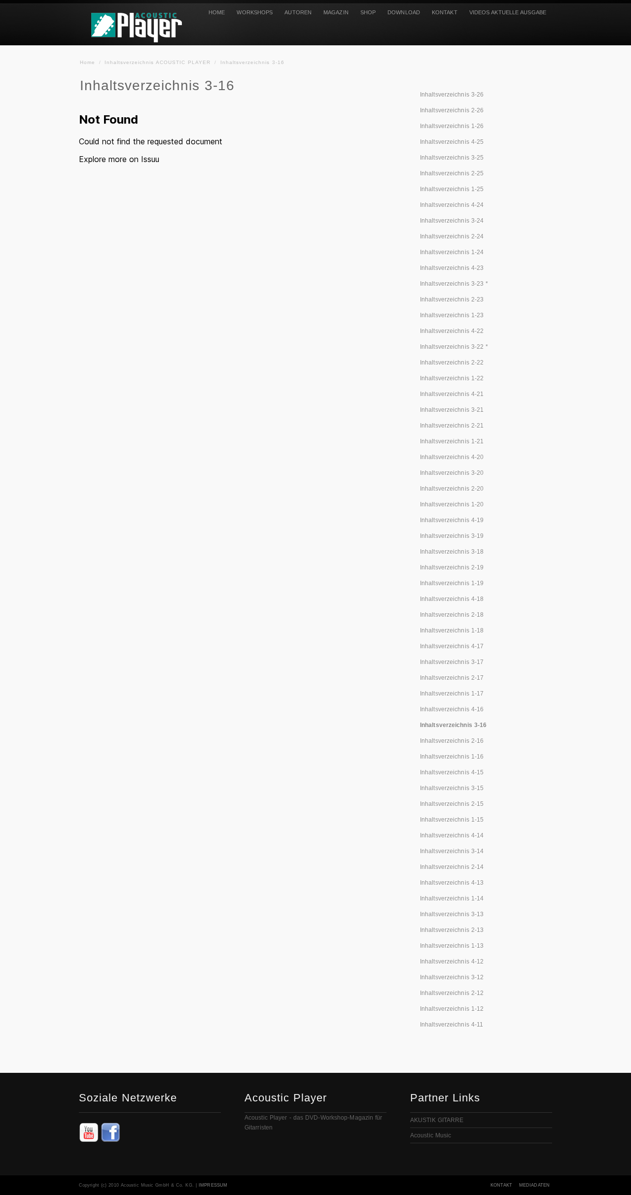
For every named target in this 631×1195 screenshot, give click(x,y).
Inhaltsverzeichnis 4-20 (452, 457)
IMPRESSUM (213, 1185)
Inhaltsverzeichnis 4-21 (452, 394)
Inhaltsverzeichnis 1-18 (452, 630)
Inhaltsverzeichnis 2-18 (452, 614)
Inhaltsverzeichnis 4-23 (452, 268)
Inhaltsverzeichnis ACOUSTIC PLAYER (157, 62)
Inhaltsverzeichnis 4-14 (452, 835)
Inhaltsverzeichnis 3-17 (452, 662)
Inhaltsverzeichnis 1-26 (452, 126)
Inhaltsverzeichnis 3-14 (452, 851)
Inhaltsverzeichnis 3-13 (452, 914)
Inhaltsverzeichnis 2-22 (452, 362)
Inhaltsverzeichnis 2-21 (452, 425)
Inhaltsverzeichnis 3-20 (452, 472)
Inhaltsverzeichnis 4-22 (452, 331)
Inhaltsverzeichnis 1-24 (452, 252)
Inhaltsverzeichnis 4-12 (452, 961)
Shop (368, 12)
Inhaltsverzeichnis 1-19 (452, 583)
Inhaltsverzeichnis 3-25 (452, 157)
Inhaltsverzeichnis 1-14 (452, 898)
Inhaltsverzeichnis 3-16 (252, 62)
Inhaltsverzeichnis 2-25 (452, 173)
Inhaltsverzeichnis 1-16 (452, 756)
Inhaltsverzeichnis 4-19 (452, 520)
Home (87, 62)
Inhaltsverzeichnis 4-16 (452, 709)
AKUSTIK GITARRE (437, 1120)
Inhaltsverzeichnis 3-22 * (454, 346)
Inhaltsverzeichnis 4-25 (452, 141)
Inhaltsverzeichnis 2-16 (452, 740)
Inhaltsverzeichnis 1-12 (452, 1008)
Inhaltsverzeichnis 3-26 (452, 94)
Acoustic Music (430, 1135)
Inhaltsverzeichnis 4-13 (452, 882)
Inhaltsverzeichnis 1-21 (452, 441)
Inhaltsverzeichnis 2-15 (452, 803)
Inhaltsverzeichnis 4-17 (452, 646)
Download (403, 12)
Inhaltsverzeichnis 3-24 (452, 220)
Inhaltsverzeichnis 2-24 (452, 236)
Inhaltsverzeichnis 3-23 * (454, 283)
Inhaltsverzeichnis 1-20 (452, 504)
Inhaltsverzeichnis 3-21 (452, 409)
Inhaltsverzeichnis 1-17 (452, 693)
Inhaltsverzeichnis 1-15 (452, 819)
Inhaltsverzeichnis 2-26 (452, 110)
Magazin (336, 12)
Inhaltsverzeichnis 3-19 (452, 535)
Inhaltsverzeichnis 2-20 (452, 488)
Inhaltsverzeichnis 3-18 (452, 551)
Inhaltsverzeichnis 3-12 (452, 977)
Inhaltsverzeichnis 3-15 (452, 788)
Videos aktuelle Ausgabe (507, 12)
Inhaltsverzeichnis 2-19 (452, 567)
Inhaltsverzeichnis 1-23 (452, 315)
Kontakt (444, 12)
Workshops (255, 12)
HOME (217, 12)
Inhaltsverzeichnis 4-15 (452, 772)
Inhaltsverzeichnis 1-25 (452, 189)
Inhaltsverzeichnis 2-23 (452, 299)
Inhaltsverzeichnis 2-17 (452, 677)
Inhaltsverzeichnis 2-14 (452, 866)
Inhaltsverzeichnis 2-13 (452, 930)
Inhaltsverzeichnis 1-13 (452, 945)
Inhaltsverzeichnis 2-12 (452, 993)
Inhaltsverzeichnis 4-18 (452, 599)
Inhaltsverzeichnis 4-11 (451, 1024)
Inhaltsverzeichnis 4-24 (452, 204)
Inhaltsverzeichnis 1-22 (452, 378)
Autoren (298, 12)
